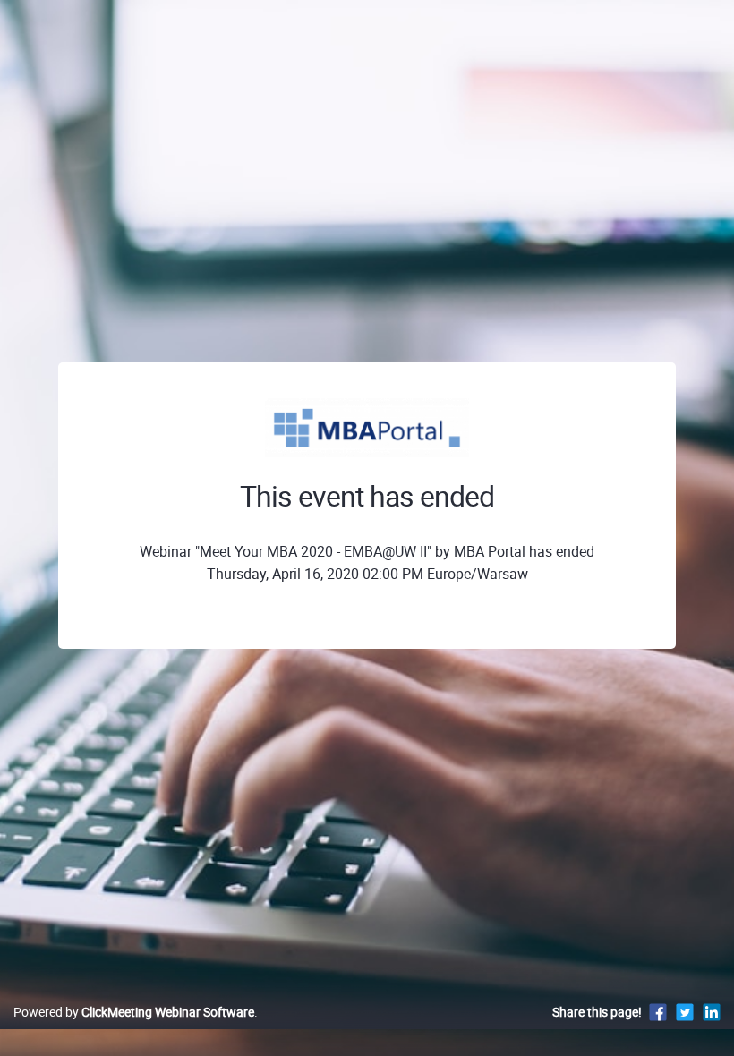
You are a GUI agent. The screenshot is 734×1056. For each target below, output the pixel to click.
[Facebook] (658, 1011)
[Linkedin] (712, 1011)
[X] (685, 1011)
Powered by (133, 1011)
